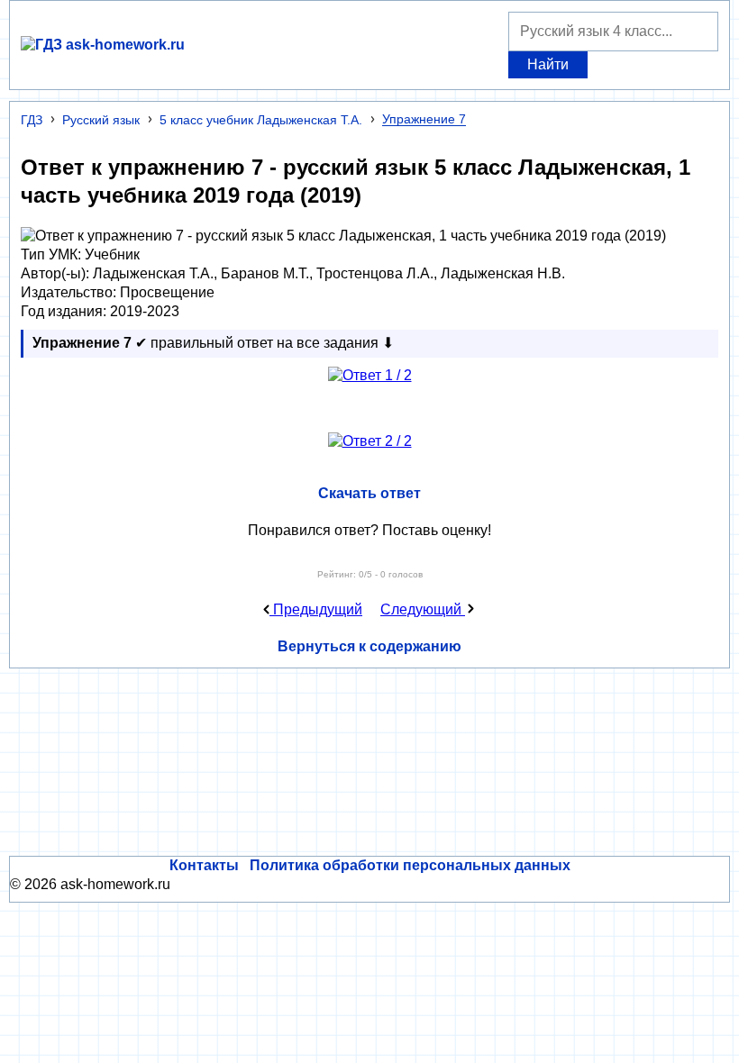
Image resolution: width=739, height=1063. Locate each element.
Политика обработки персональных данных (410, 865)
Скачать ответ (369, 493)
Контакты (204, 865)
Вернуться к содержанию (369, 646)
